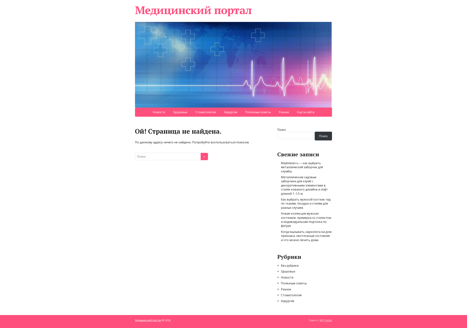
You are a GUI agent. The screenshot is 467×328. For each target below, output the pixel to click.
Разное (284, 112)
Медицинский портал (193, 10)
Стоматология (205, 112)
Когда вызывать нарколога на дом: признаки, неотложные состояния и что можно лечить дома (306, 236)
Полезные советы (258, 112)
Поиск (281, 130)
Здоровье (180, 112)
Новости (159, 112)
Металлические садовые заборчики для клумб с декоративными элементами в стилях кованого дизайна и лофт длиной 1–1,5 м (304, 185)
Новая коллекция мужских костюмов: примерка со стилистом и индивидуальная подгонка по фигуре (306, 219)
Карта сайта (305, 112)
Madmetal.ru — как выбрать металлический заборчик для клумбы (302, 167)
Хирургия (230, 112)
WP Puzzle (326, 320)
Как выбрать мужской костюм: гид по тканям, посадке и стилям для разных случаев (306, 203)
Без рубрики (290, 266)
